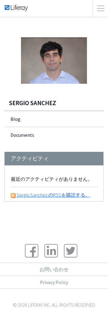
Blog (15, 119)
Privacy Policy (54, 282)
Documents (22, 135)
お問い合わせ (54, 269)
